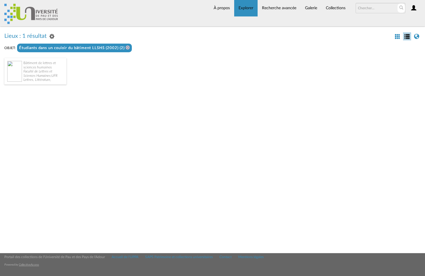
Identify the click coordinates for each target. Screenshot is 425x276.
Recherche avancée (279, 8)
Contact (225, 257)
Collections (335, 8)
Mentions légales (251, 257)
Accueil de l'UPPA (125, 257)
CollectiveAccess (29, 264)
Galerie (311, 8)
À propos (222, 8)
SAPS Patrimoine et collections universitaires (179, 257)
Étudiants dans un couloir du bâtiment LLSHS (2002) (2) (72, 48)
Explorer (246, 8)
